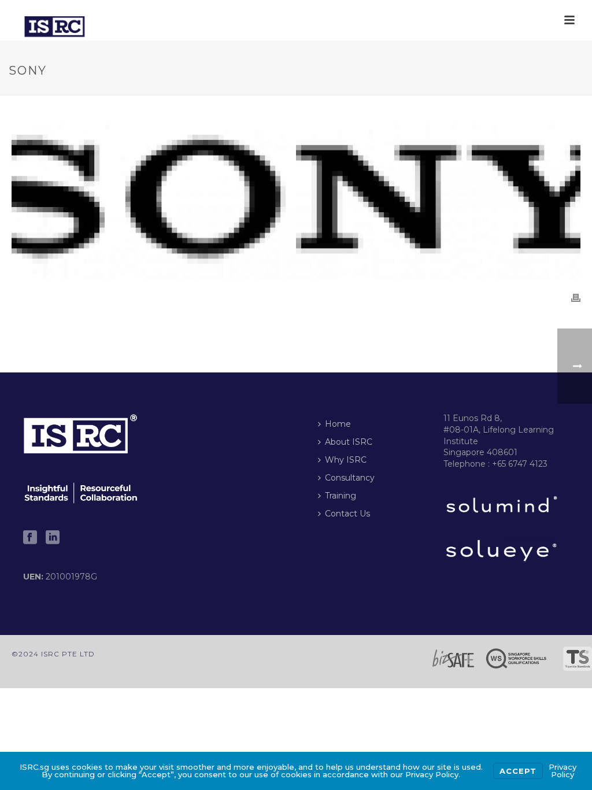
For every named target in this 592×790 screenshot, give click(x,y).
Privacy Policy (562, 770)
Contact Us (347, 513)
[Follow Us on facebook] (30, 537)
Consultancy (350, 477)
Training (340, 495)
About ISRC (348, 442)
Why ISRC (346, 460)
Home (338, 424)
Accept (518, 771)
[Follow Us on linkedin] (53, 537)
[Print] (575, 297)
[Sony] (296, 201)
